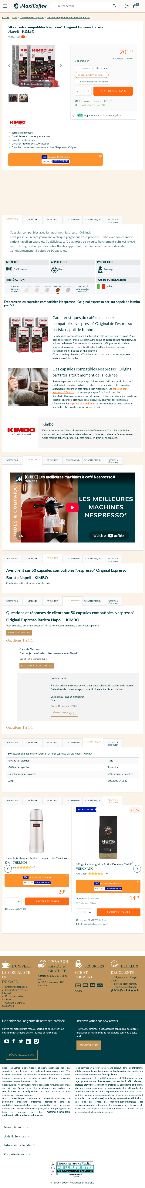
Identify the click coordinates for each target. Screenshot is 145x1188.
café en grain (114, 1088)
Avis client (52, 220)
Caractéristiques (92, 220)
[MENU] (5, 6)
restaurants (87, 1071)
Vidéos (31, 220)
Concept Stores (109, 1075)
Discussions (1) (72, 220)
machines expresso (102, 1081)
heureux (124, 969)
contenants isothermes (131, 1085)
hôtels (78, 1071)
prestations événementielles (16, 1105)
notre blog (51, 1033)
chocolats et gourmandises (123, 1102)
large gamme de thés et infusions (126, 1098)
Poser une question (19, 632)
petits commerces (103, 1071)
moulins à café (35, 1115)
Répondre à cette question (36, 666)
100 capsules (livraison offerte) (93, 81)
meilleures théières (106, 1085)
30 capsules (102, 68)
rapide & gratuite (58, 966)
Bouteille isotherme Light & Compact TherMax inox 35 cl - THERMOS (36, 860)
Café (14, 17)
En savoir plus (88, 1045)
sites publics (133, 1071)
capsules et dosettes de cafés (89, 1091)
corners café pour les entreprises (90, 1105)
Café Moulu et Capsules (32, 17)
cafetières (137, 1081)
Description (12, 219)
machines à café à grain (58, 1112)
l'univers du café (16, 974)
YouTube (37, 1033)
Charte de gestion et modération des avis (28, 583)
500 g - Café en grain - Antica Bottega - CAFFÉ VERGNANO (104, 866)
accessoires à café (122, 1081)
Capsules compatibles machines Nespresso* (68, 17)
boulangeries (119, 1071)
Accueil (5, 17)
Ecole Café (7, 1102)
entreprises (137, 1068)
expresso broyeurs (84, 1085)
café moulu (132, 1088)
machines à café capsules (14, 1115)
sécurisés (89, 971)
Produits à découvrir (113, 221)
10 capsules (83, 68)
